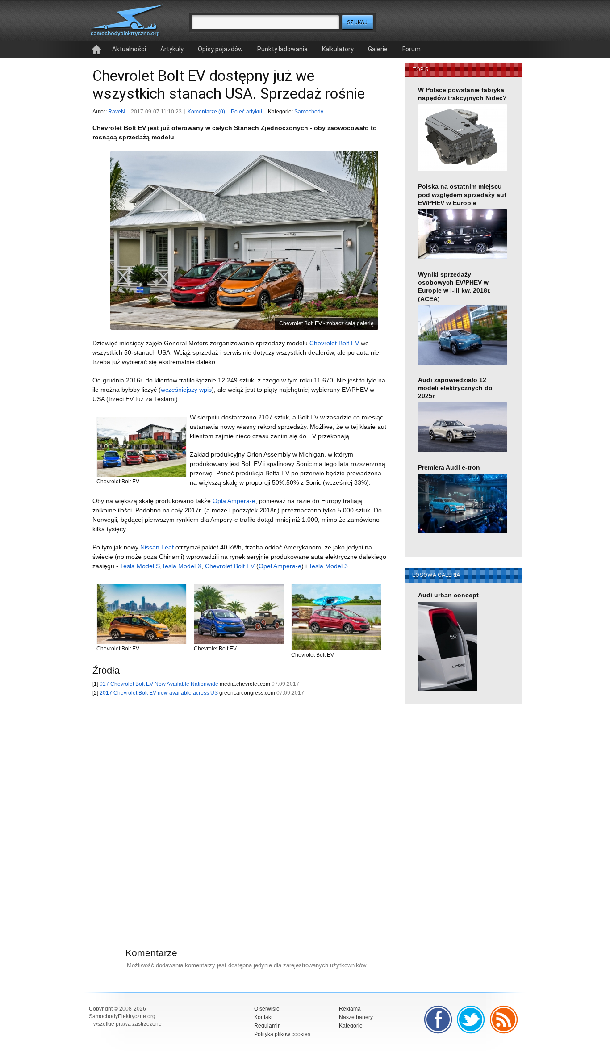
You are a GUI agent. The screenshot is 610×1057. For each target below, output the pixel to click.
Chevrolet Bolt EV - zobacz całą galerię (326, 323)
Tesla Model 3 (328, 566)
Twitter (471, 1019)
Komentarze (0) (206, 112)
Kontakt (263, 1017)
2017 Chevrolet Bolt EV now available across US (159, 693)
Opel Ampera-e (280, 566)
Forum (411, 49)
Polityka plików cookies (282, 1034)
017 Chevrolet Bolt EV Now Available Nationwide (159, 684)
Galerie (378, 49)
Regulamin (267, 1026)
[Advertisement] (235, 810)
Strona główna (96, 49)
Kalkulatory (338, 49)
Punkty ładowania (282, 49)
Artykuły (172, 49)
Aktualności (129, 49)
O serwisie (267, 1009)
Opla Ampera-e (234, 500)
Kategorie (351, 1026)
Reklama (350, 1009)
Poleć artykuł (246, 112)
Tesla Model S (140, 566)
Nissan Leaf (157, 547)
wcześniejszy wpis (186, 389)
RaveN (116, 112)
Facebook (438, 1019)
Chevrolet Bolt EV (334, 343)
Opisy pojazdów (220, 49)
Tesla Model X (181, 566)
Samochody (308, 112)
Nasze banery (356, 1017)
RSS (504, 1019)
